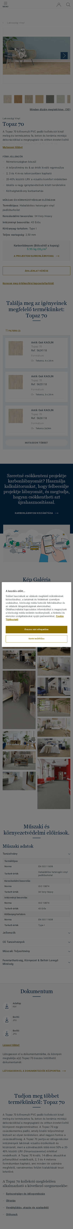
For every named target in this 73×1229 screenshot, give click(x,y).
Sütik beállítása (36, 639)
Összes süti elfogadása (36, 629)
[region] (36, 614)
